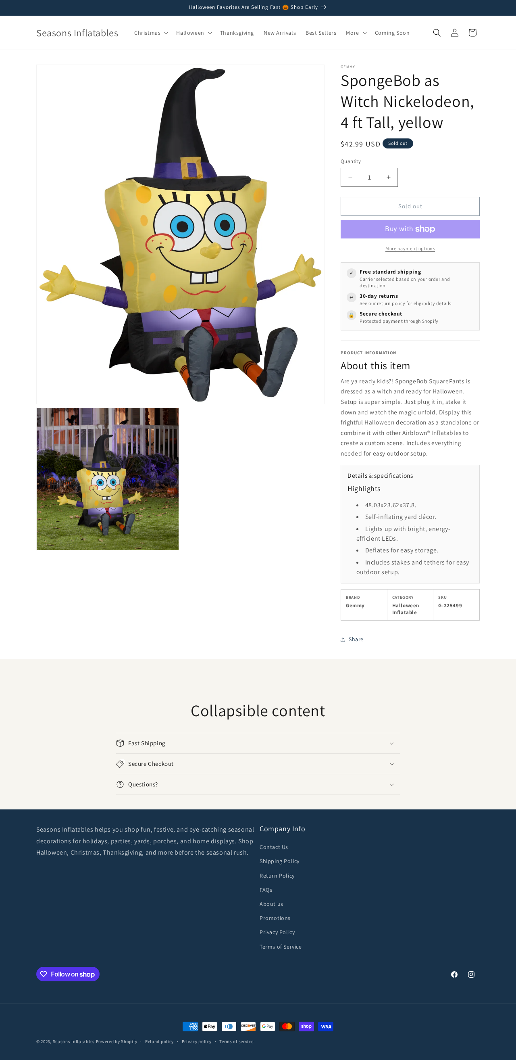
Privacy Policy (277, 932)
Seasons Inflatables (74, 1041)
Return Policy (277, 875)
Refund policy (159, 1041)
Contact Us (274, 847)
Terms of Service (281, 946)
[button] (150, 32)
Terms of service (236, 1041)
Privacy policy (197, 1041)
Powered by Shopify (116, 1041)
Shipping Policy (280, 861)
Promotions (275, 918)
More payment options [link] (410, 248)
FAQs (266, 889)
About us (271, 903)
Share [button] (356, 639)
